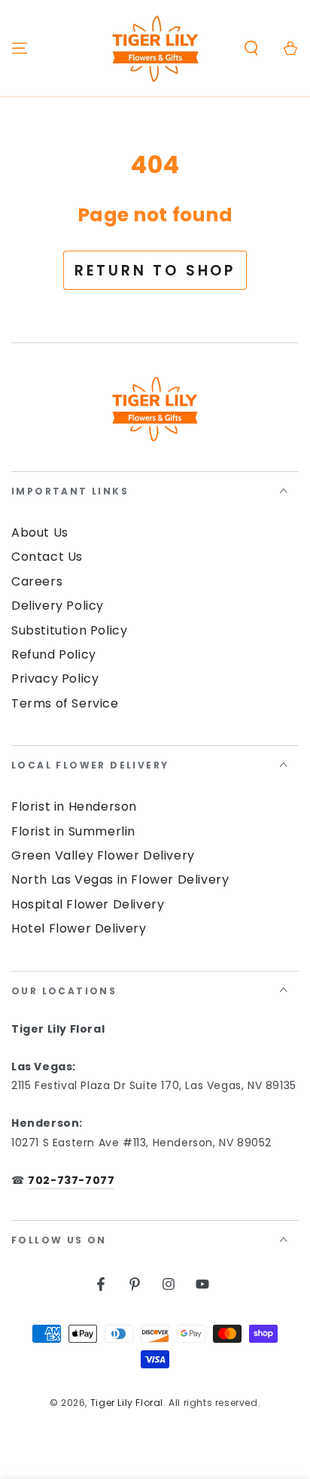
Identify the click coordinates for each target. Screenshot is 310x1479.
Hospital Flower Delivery (87, 904)
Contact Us (47, 556)
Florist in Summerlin (73, 831)
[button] (251, 48)
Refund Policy (53, 654)
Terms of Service (65, 703)
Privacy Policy (55, 678)
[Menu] (19, 48)
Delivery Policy (57, 605)
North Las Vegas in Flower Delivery (120, 879)
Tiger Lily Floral (126, 1402)
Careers (36, 581)
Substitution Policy (69, 630)
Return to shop (155, 270)
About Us (39, 532)
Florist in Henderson (74, 806)
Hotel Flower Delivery (79, 928)
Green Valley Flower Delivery (103, 855)
